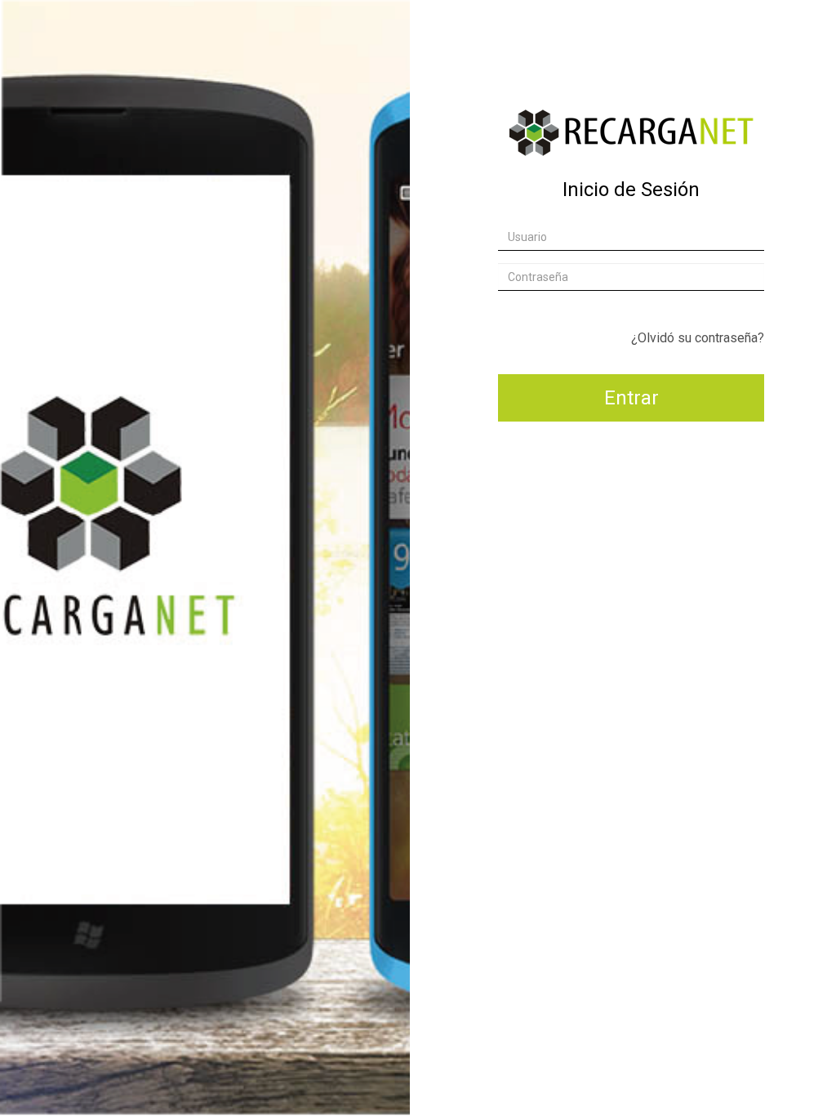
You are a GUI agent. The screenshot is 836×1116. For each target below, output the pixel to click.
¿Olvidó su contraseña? (697, 338)
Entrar (631, 397)
